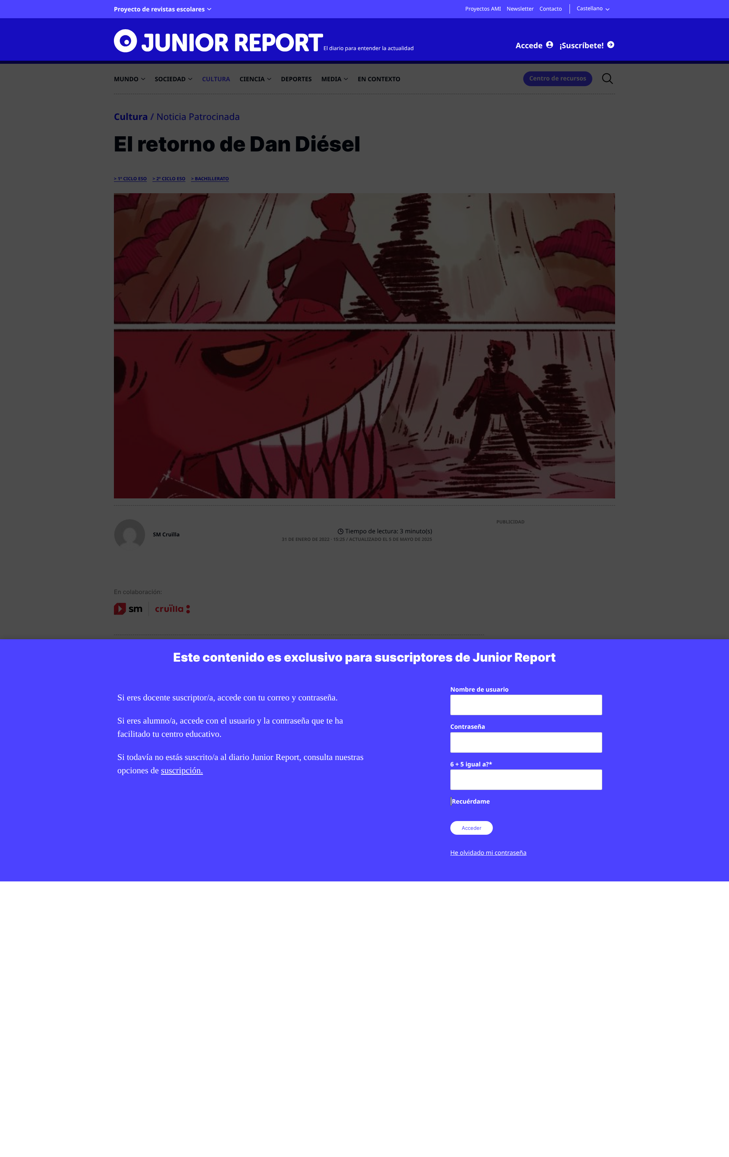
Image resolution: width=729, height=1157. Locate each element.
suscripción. (182, 770)
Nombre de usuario (479, 689)
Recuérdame (471, 801)
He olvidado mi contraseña (488, 852)
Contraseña (467, 726)
